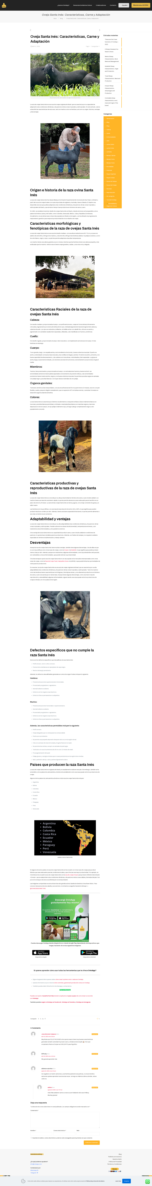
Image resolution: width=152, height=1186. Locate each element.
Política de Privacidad (115, 1161)
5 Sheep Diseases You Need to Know (111, 50)
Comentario (34, 1110)
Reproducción (110, 192)
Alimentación (110, 118)
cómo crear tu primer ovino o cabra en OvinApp (69, 979)
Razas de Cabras (111, 181)
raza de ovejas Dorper (71, 875)
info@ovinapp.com (36, 1164)
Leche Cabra (110, 144)
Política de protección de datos (95, 1181)
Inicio (55, 18)
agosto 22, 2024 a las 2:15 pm (48, 1071)
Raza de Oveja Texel (51, 561)
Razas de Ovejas (111, 185)
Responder (94, 1034)
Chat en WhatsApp (65, 990)
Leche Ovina (110, 148)
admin (50, 1087)
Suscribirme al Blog (36, 1154)
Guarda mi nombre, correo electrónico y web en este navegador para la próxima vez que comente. (62, 1138)
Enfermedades (111, 137)
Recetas (109, 188)
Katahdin (73, 550)
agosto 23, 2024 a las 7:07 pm (55, 1090)
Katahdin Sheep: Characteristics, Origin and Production (111, 69)
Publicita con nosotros (115, 1156)
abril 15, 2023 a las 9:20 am (48, 1036)
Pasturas (109, 170)
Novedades (109, 166)
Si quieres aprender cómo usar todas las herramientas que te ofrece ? (65, 970)
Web (78, 1130)
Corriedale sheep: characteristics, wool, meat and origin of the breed (111, 101)
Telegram (33, 1173)
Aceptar (126, 1181)
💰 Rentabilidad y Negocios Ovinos (111, 205)
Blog (61, 18)
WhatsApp (33, 1170)
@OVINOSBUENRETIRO (38, 888)
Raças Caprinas (111, 174)
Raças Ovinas (110, 177)
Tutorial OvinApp (111, 200)
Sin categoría (110, 196)
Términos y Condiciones (114, 1164)
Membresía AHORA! (140, 5)
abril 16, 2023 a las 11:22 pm (48, 1056)
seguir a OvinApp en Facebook (51, 1002)
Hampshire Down (63, 561)
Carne (108, 133)
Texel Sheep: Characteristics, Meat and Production (112, 78)
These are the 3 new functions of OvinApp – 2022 (111, 42)
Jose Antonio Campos (48, 1034)
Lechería (109, 152)
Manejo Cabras (110, 155)
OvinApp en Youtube (68, 1002)
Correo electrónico (59, 1130)
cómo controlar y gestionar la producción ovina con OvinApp (72, 982)
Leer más (118, 1181)
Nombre (33, 1130)
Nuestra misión (117, 1159)
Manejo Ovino (110, 159)
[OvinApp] (4, 5)
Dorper (66, 550)
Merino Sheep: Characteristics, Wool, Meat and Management (112, 59)
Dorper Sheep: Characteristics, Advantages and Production (110, 89)
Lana (107, 140)
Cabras (108, 129)
